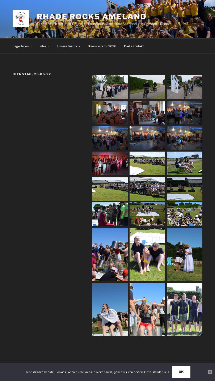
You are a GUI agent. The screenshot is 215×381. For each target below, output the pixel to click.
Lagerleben (21, 46)
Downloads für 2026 (102, 46)
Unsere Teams (67, 46)
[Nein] (210, 372)
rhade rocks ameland (92, 16)
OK (181, 372)
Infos (42, 46)
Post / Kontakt (134, 46)
